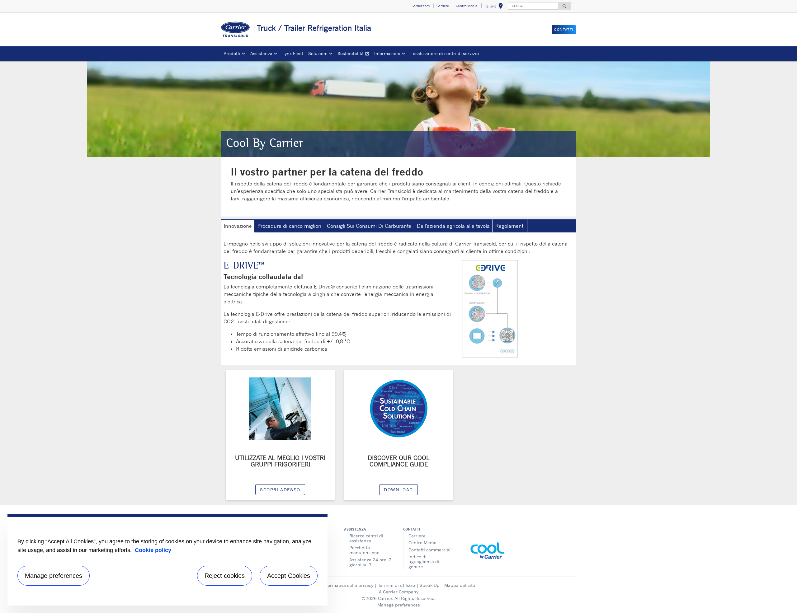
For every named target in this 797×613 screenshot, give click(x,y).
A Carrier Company (398, 591)
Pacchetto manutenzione (364, 550)
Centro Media (422, 542)
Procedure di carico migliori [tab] (289, 226)
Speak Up (430, 585)
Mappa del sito (459, 585)
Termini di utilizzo (396, 585)
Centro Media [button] (466, 6)
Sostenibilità (354, 54)
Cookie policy (153, 550)
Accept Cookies (288, 575)
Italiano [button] (494, 7)
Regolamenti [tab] (510, 226)
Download (398, 489)
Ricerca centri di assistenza (366, 538)
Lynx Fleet (292, 53)
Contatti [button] (563, 29)
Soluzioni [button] (318, 53)
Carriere (417, 535)
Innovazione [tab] (238, 226)
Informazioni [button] (387, 53)
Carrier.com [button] (421, 6)
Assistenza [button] (261, 53)
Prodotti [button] (232, 53)
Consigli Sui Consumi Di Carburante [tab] (369, 226)
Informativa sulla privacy (347, 585)
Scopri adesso (280, 489)
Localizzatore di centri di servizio (444, 53)
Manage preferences (398, 604)
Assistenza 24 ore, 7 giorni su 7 (370, 562)
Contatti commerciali (430, 549)
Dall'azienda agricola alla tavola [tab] (453, 226)
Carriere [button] (442, 6)
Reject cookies (225, 575)
